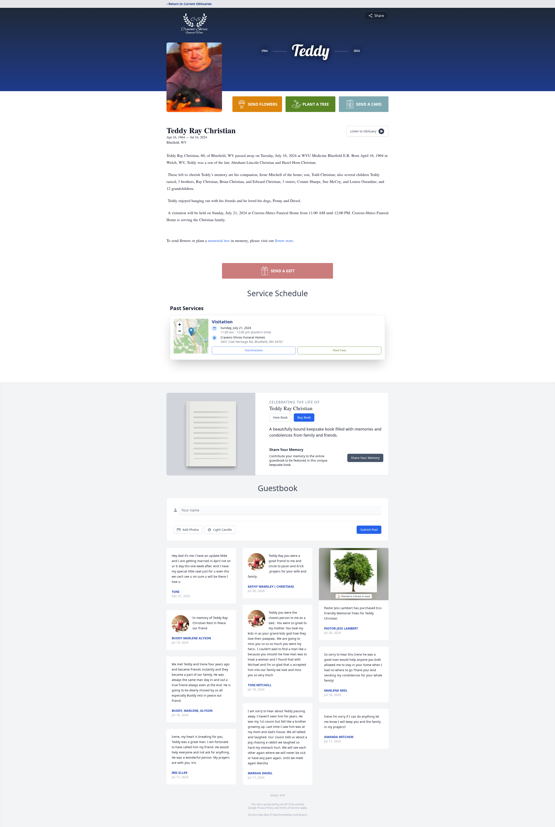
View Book (280, 417)
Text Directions (254, 350)
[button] (191, 331)
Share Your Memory (365, 458)
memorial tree (219, 240)
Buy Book (304, 417)
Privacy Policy (265, 808)
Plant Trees (339, 350)
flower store (284, 240)
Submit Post (369, 530)
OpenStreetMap (282, 815)
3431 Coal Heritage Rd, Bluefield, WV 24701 (251, 342)
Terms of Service (289, 808)
